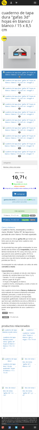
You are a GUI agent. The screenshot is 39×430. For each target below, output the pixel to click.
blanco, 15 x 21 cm (20, 215)
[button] (4, 52)
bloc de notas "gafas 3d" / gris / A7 (29, 393)
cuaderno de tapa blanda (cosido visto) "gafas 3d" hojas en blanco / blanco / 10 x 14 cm (9, 342)
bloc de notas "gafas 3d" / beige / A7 (9, 393)
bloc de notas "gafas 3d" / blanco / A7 (27, 364)
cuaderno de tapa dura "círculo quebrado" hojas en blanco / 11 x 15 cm (9, 368)
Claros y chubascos (8, 227)
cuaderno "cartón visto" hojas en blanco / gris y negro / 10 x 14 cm (29, 336)
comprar (20, 194)
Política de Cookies (12, 424)
